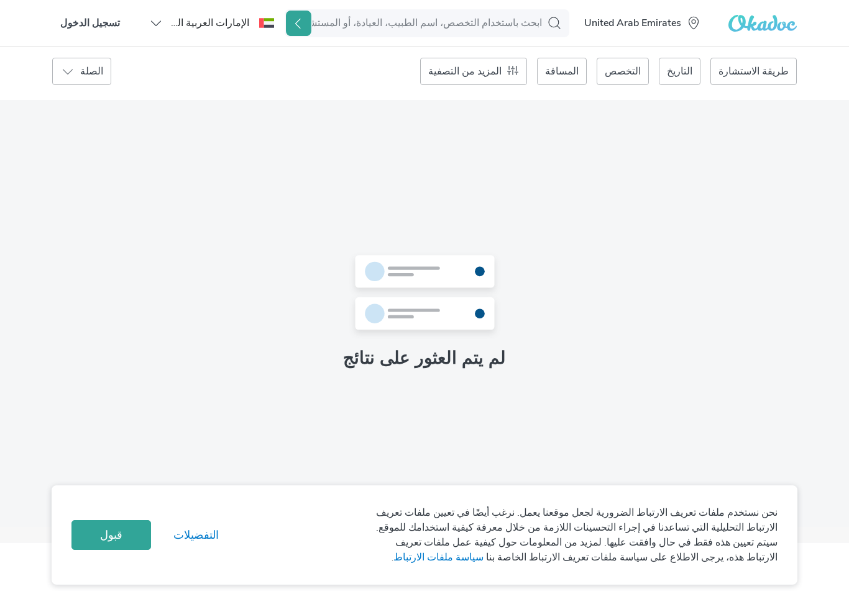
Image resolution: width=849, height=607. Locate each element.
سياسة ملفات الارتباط (438, 557)
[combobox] (634, 23)
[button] (211, 23)
